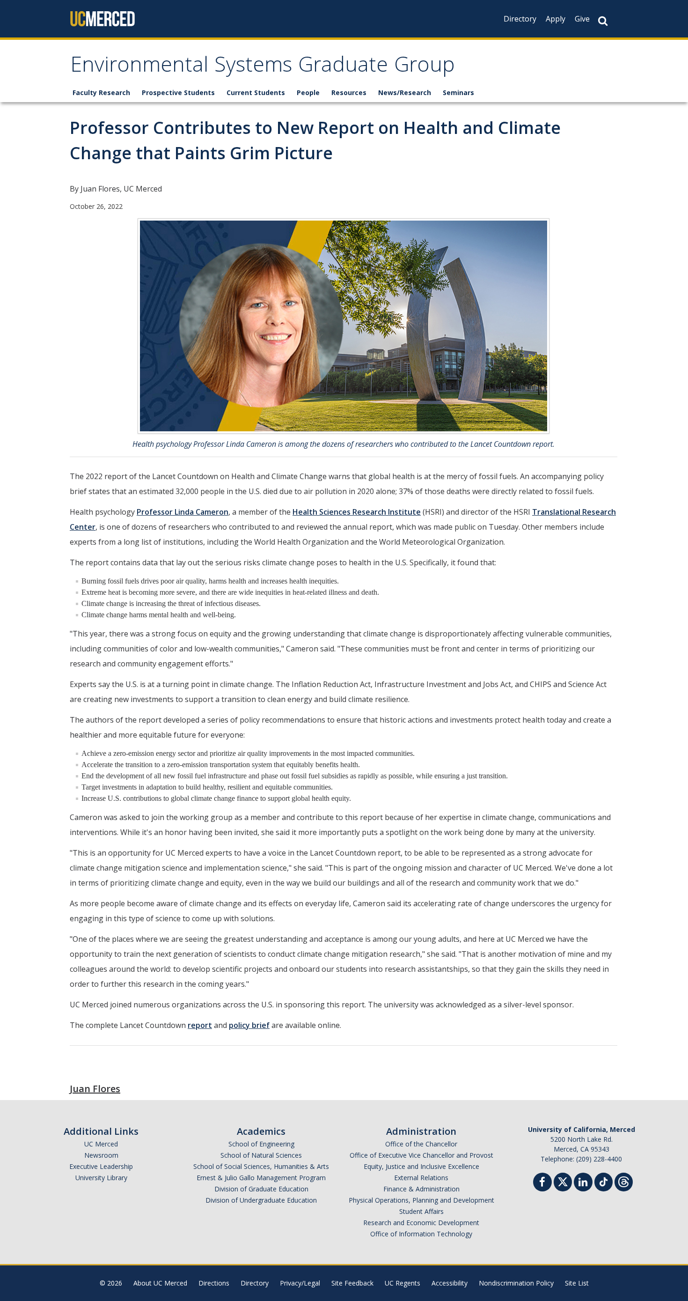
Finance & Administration (421, 1188)
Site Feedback (352, 1283)
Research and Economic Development (421, 1222)
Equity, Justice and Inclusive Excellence (421, 1166)
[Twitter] (562, 1181)
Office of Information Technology (421, 1233)
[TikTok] (603, 1181)
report (200, 1025)
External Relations (421, 1177)
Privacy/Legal (300, 1283)
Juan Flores (95, 1088)
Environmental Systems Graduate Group (262, 67)
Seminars (458, 92)
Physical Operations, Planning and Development (421, 1200)
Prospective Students (178, 92)
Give (582, 19)
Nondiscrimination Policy (516, 1283)
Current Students (256, 92)
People (308, 92)
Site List (577, 1283)
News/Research (404, 92)
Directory (520, 19)
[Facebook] (542, 1183)
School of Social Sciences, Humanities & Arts (261, 1166)
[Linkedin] (583, 1183)
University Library (101, 1177)
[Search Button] (603, 21)
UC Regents (402, 1283)
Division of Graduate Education (261, 1188)
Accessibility (450, 1283)
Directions (213, 1283)
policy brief (249, 1025)
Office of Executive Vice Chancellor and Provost (421, 1155)
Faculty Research (101, 92)
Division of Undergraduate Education (261, 1200)
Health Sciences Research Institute (357, 512)
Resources (348, 92)
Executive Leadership (101, 1166)
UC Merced (101, 1143)
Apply (555, 19)
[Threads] (623, 1181)
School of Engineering (261, 1143)
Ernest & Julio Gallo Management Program (261, 1177)
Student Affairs (421, 1211)
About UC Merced (160, 1283)
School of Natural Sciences (261, 1155)
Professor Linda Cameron (182, 512)
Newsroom (101, 1155)
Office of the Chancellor (421, 1143)
